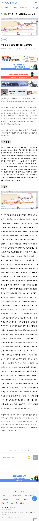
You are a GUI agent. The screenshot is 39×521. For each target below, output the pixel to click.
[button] (19, 34)
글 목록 (10, 450)
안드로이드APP (6, 499)
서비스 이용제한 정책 (29, 495)
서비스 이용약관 (6, 495)
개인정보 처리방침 (17, 495)
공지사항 (17, 499)
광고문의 (26, 499)
